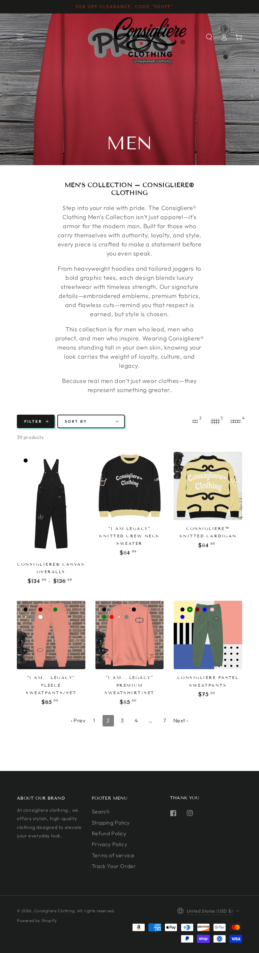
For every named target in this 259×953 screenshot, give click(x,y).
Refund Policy (109, 833)
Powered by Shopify (37, 920)
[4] (235, 421)
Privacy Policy (109, 844)
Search (101, 811)
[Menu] (20, 37)
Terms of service (113, 855)
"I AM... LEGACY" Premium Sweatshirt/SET (129, 685)
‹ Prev (78, 720)
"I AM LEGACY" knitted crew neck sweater (129, 536)
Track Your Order (114, 866)
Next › (181, 720)
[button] (209, 37)
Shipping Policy (111, 822)
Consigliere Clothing (54, 910)
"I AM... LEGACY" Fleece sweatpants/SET (51, 685)
